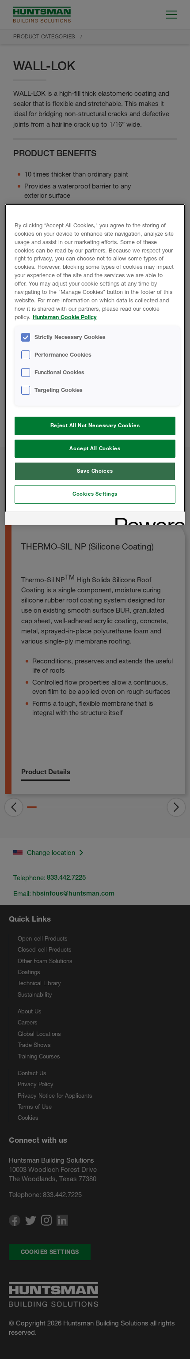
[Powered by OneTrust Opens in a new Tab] (147, 519)
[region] (95, 364)
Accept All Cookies (94, 448)
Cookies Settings (95, 494)
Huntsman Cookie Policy (65, 317)
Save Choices (95, 471)
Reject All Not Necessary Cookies (95, 425)
